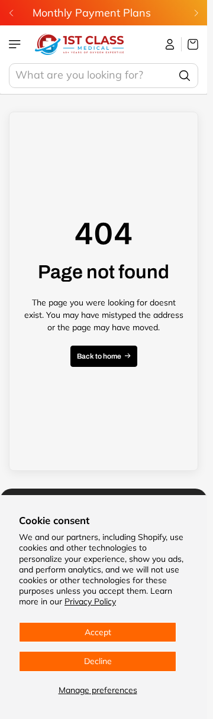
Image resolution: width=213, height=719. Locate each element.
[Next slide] (196, 13)
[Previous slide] (11, 13)
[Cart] (190, 44)
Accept (98, 632)
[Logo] (79, 44)
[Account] (170, 44)
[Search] (185, 76)
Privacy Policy (90, 601)
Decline (98, 661)
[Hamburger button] (16, 44)
